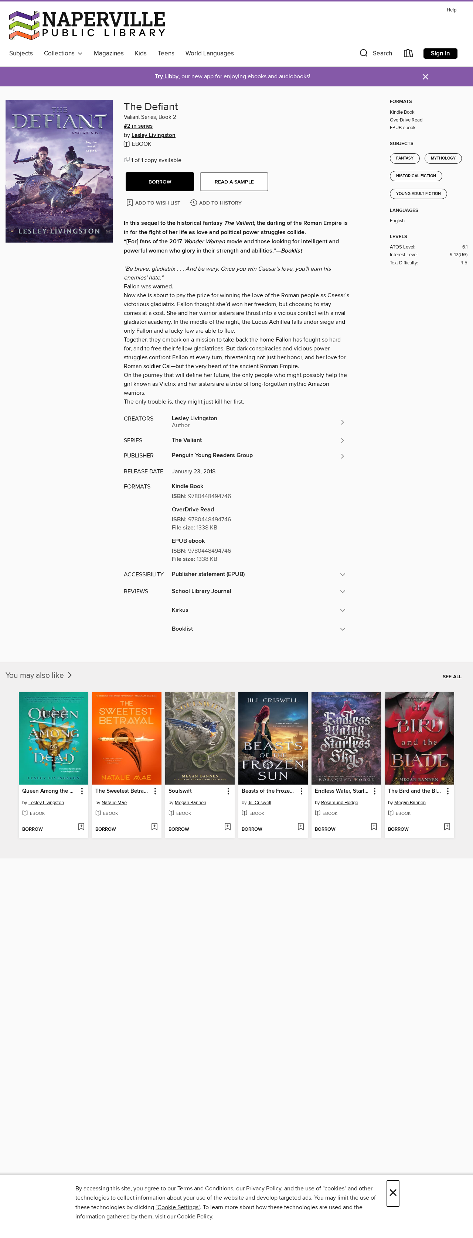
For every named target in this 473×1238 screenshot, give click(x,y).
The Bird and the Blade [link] (416, 791)
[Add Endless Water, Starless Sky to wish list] (373, 827)
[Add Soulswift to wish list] (227, 827)
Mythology (443, 158)
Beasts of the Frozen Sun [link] (269, 791)
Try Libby (166, 76)
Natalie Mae (114, 803)
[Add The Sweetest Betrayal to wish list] (154, 827)
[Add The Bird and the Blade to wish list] (447, 827)
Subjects (21, 53)
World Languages (210, 53)
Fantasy (405, 158)
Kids (141, 53)
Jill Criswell (259, 803)
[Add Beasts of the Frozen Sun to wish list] (300, 827)
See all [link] (452, 676)
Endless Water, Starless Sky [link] (343, 791)
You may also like (36, 675)
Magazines (109, 53)
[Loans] (409, 55)
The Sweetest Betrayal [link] (123, 791)
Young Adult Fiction (418, 193)
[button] (375, 55)
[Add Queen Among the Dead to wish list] (81, 827)
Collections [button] (61, 53)
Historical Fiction (416, 176)
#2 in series (138, 126)
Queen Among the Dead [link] (50, 791)
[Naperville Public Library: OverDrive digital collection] (87, 25)
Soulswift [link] (180, 791)
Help (451, 10)
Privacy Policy (263, 1188)
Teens (166, 53)
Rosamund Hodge (339, 803)
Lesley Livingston (154, 135)
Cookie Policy (194, 1216)
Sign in (440, 53)
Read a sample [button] (234, 182)
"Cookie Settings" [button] (178, 1207)
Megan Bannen (190, 803)
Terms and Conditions (205, 1188)
